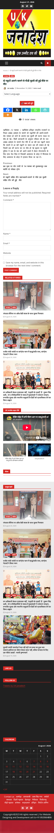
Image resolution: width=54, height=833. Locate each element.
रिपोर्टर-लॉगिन (43, 802)
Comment (8, 200)
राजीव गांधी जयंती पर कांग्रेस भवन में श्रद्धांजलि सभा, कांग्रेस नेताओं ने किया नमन (27, 334)
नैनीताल (35, 799)
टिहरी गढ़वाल (18, 799)
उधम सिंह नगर (37, 796)
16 (47, 766)
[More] (7, 115)
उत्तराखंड (6, 76)
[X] (17, 110)
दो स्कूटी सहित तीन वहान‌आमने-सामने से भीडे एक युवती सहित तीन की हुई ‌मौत (24, 177)
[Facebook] (7, 110)
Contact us (9, 796)
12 (20, 766)
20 (27, 771)
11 (13, 766)
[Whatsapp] (35, 110)
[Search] (41, 63)
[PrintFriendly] (45, 110)
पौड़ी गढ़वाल (9, 802)
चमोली (46, 796)
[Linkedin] (26, 110)
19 (20, 771)
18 (13, 771)
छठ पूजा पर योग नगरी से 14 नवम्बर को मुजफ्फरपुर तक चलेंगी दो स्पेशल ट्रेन (25, 166)
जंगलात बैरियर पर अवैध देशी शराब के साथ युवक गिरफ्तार (27, 296)
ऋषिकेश (12, 76)
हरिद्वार (34, 802)
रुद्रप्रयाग (26, 802)
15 (41, 766)
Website (7, 253)
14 (34, 766)
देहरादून (27, 799)
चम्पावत (9, 799)
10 (7, 766)
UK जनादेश (10, 88)
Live (48, 63)
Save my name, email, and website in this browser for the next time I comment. (25, 264)
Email (6, 243)
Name (6, 233)
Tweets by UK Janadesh (14, 685)
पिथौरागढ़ (43, 799)
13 (27, 766)
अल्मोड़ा (18, 796)
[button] (14, 453)
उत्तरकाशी (26, 796)
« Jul (5, 789)
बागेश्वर (17, 802)
